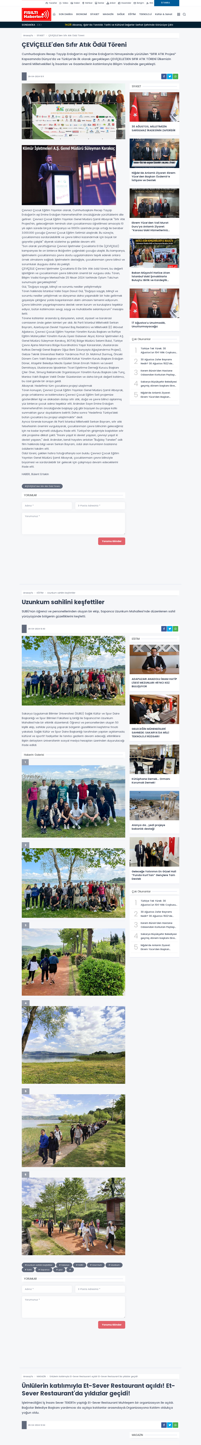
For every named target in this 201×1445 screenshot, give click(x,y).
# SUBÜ (79, 1265)
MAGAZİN (108, 14)
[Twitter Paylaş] (169, 76)
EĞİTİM (132, 14)
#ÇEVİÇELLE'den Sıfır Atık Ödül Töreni (42, 486)
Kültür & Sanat (163, 14)
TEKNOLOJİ (145, 14)
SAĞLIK (121, 14)
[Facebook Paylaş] (164, 76)
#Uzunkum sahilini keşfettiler (38, 1265)
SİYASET (94, 14)
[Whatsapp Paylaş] (175, 76)
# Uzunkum (114, 1265)
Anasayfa (28, 35)
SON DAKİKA (66, 14)
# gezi (59, 1269)
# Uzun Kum (96, 1265)
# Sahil (28, 1269)
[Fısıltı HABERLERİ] (36, 14)
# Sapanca (43, 1269)
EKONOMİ (81, 14)
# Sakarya (64, 1265)
